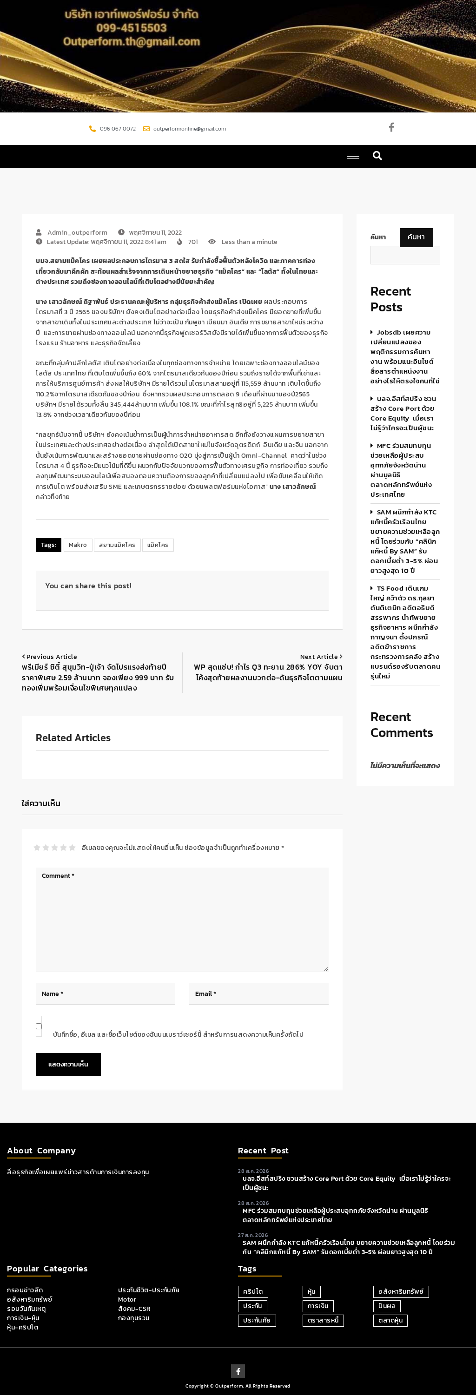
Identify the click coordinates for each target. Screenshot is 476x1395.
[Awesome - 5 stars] (72, 848)
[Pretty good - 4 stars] (63, 848)
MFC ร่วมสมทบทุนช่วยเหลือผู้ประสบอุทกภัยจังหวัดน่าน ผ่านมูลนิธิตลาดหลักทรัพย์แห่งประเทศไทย (401, 470)
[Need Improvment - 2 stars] (45, 848)
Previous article (51, 657)
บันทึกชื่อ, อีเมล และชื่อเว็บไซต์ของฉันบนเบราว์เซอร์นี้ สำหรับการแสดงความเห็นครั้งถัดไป (178, 1035)
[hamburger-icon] (353, 156)
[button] (378, 156)
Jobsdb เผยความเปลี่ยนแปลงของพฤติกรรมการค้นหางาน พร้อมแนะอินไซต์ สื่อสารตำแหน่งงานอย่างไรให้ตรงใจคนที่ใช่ (405, 356)
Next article (319, 657)
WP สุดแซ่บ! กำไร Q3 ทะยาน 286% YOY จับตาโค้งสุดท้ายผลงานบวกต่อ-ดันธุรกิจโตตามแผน (268, 672)
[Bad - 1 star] (37, 848)
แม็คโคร (158, 544)
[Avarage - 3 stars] (54, 848)
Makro (78, 544)
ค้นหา (416, 236)
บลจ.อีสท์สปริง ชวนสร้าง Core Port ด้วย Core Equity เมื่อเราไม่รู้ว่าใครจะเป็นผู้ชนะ (403, 413)
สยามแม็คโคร (117, 544)
